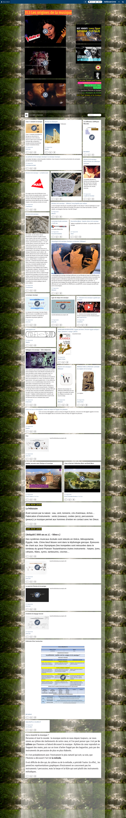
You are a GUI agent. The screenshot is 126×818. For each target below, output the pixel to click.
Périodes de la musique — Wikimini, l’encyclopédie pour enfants (69, 203)
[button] (123, 2)
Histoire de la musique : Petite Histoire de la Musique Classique (92, 161)
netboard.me (110, 2)
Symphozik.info (83, 317)
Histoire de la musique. (32, 214)
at (32, 496)
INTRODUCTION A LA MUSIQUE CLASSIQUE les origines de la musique (88, 368)
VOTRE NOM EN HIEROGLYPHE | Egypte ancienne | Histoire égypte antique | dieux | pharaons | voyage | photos (78, 330)
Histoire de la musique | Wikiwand (64, 368)
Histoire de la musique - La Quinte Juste (37, 173)
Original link (30, 147)
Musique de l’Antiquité (51, 122)
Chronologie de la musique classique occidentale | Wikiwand (68, 241)
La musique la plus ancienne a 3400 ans (59, 222)
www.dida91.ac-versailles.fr (33, 722)
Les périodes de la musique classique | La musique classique (43, 157)
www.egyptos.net (30, 329)
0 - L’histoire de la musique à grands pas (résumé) (88, 299)
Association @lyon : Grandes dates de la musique (84, 221)
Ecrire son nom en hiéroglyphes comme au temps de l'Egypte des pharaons (47, 409)
